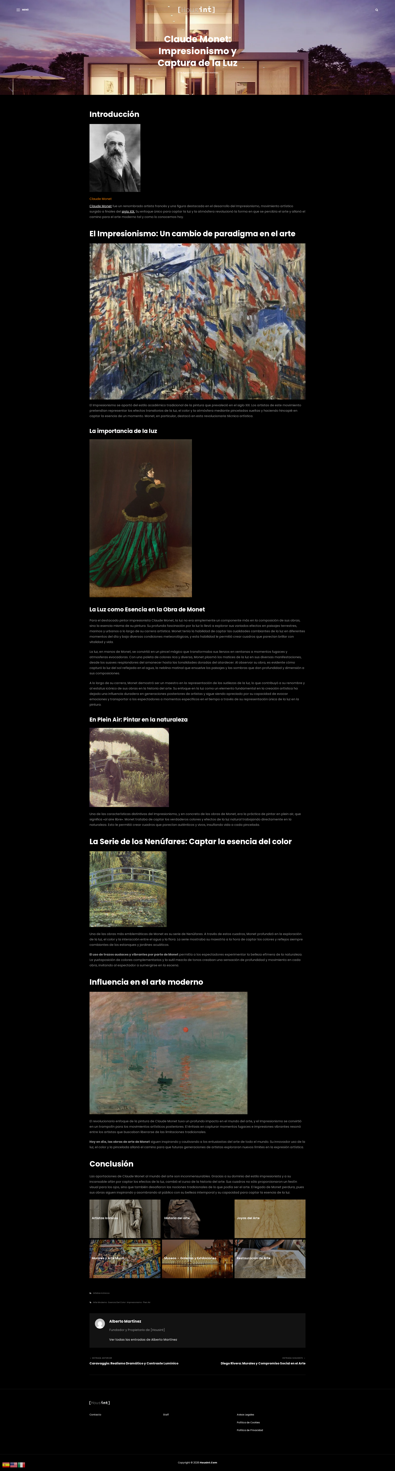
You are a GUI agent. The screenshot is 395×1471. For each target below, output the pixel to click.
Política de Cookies (248, 1422)
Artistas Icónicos (105, 1218)
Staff (166, 1414)
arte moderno (100, 1302)
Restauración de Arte (253, 1258)
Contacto (95, 1414)
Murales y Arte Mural (108, 1258)
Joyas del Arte (248, 1218)
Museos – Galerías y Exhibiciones (190, 1258)
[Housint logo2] (99, 1403)
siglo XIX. (128, 211)
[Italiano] (21, 1465)
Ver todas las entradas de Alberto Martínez (143, 1339)
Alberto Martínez (210, 72)
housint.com (208, 1462)
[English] (14, 1465)
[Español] (6, 1465)
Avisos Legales (245, 1414)
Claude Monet (100, 206)
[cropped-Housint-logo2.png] (196, 9)
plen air (146, 1302)
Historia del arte (177, 1218)
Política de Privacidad (250, 1430)
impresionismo (134, 1302)
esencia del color (117, 1302)
